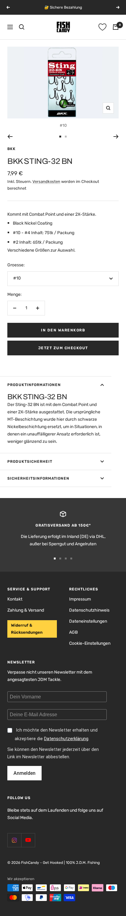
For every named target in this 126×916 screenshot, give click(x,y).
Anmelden (24, 773)
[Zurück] (10, 136)
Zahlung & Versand (25, 610)
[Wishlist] (102, 27)
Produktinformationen (34, 385)
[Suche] (21, 27)
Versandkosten (46, 181)
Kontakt (14, 599)
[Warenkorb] (116, 27)
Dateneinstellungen (88, 621)
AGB (73, 632)
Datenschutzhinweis (89, 610)
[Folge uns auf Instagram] (14, 840)
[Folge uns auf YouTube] (28, 840)
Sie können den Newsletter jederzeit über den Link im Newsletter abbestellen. (53, 753)
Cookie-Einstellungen (89, 643)
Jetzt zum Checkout (63, 348)
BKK (11, 149)
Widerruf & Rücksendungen (27, 628)
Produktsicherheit (29, 461)
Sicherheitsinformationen (38, 478)
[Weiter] (116, 136)
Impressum (80, 599)
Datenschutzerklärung (66, 738)
